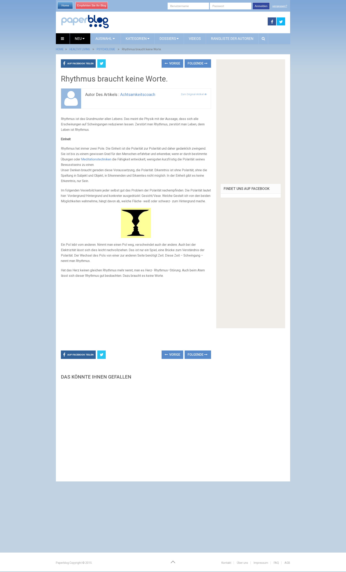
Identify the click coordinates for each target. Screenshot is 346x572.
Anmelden (261, 6)
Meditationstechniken (96, 159)
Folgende (196, 63)
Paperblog (62, 562)
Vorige (174, 63)
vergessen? (279, 6)
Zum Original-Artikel (192, 94)
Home (65, 5)
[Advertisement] (188, 22)
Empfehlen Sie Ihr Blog (91, 5)
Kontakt (226, 562)
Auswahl (104, 38)
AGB (287, 562)
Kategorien (136, 38)
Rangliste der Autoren (232, 38)
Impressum (261, 562)
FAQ (276, 562)
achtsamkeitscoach (137, 94)
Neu (78, 38)
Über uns (242, 562)
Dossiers (168, 38)
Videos (195, 38)
